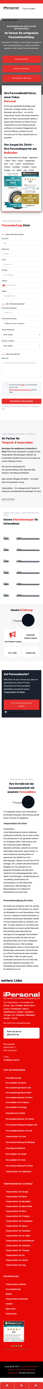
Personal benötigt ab (9, 308)
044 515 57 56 (13, 1035)
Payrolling (16, 563)
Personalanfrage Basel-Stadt (18, 1093)
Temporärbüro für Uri (15, 1255)
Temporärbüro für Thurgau (17, 1250)
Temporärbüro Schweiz (16, 1284)
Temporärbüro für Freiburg (17, 1216)
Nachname (5, 249)
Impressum (10, 1309)
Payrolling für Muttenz (16, 1148)
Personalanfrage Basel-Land (18, 1088)
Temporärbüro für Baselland (18, 1201)
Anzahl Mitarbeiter (8, 330)
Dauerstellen (17, 540)
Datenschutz (11, 1314)
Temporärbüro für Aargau (17, 1192)
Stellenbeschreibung (9, 318)
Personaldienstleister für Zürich (20, 1119)
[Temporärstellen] (31, 531)
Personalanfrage (13, 1289)
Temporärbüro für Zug (15, 1265)
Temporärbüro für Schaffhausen (20, 1241)
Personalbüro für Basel (16, 1083)
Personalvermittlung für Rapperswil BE (23, 1125)
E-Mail (4, 291)
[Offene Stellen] (21, 588)
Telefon (5, 281)
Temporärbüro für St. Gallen (18, 1236)
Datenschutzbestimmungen (20, 390)
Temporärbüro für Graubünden (19, 1221)
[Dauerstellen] (27, 542)
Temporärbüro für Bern (16, 1211)
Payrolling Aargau (13, 1078)
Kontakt (9, 1304)
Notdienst (15, 574)
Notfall (9, 1294)
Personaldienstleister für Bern (19, 1097)
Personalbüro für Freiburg (17, 1102)
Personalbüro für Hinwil (16, 1154)
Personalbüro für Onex (16, 1160)
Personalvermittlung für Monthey (20, 1142)
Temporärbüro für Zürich (17, 1260)
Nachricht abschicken (21, 401)
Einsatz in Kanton (8, 341)
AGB (22, 385)
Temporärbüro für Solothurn (18, 1245)
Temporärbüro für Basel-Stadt (19, 1206)
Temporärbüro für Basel (16, 1197)
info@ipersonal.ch (11, 1060)
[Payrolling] (24, 565)
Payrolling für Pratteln (16, 1113)
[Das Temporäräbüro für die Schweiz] (11, 8)
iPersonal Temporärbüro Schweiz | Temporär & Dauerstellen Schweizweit (23, 1369)
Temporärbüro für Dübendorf (19, 1171)
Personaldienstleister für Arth (19, 1131)
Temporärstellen (19, 528)
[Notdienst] (23, 577)
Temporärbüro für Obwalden (18, 1231)
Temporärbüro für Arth (16, 1136)
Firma (4, 260)
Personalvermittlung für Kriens (19, 1166)
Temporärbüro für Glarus (17, 1226)
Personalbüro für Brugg (16, 1107)
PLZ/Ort (4, 270)
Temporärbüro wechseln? (17, 1299)
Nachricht (5, 358)
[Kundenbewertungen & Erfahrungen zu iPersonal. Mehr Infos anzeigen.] (30, 180)
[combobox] (4, 285)
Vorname (5, 238)
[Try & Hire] (20, 554)
